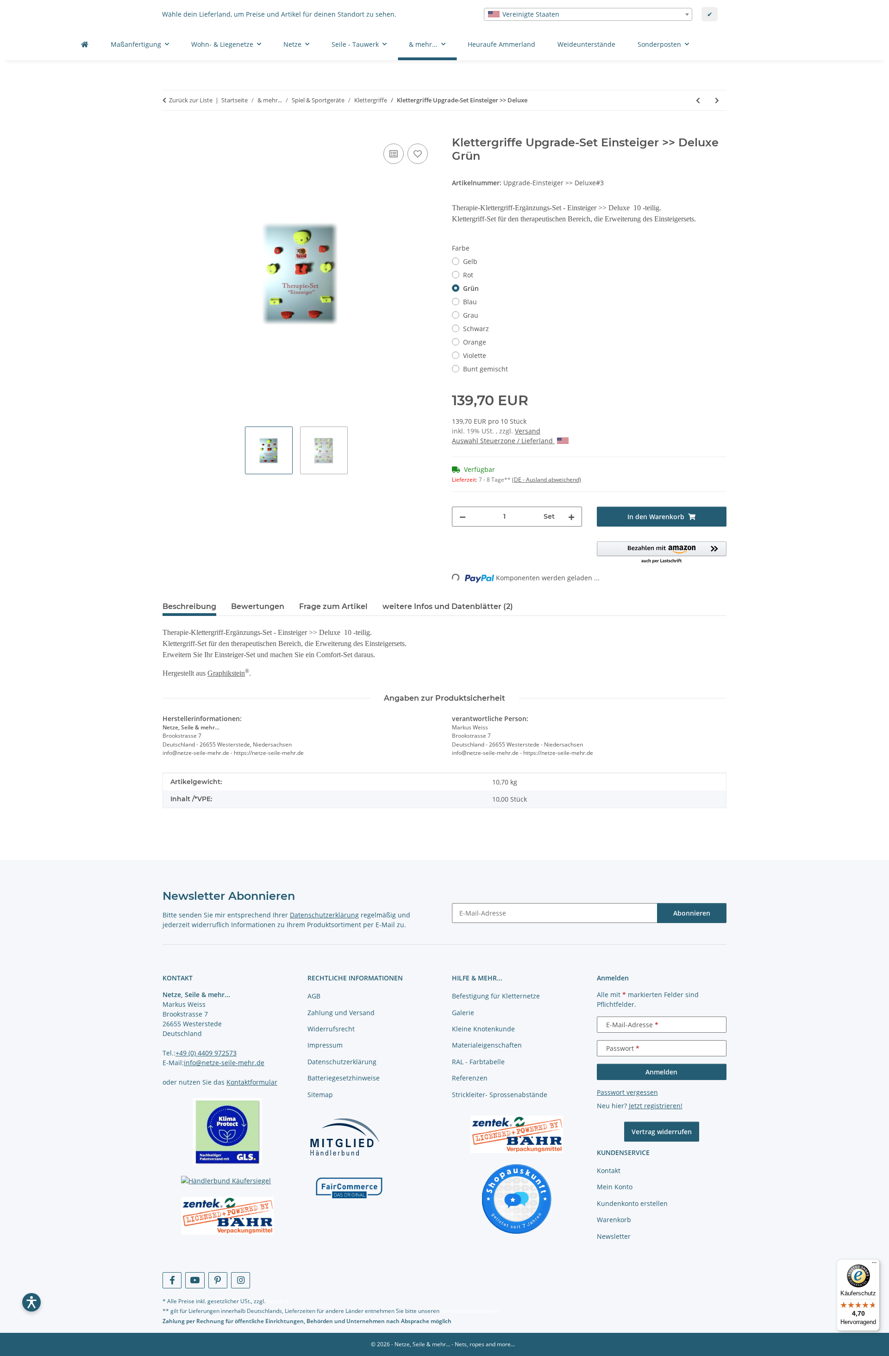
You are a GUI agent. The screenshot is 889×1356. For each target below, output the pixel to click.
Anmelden (661, 1071)
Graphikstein (226, 673)
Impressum (325, 1045)
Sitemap (320, 1094)
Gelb (470, 261)
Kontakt (608, 1170)
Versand (527, 431)
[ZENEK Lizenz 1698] (228, 1216)
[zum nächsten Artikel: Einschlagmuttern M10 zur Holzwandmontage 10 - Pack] (716, 100)
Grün (471, 288)
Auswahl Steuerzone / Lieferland (503, 440)
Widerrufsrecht (331, 1028)
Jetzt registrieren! (655, 1105)
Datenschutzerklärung (324, 914)
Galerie (463, 1012)
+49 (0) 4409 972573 (206, 1052)
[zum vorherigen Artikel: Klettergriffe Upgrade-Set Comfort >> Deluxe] (698, 100)
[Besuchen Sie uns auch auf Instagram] (240, 1280)
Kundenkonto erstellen (632, 1203)
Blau (470, 301)
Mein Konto (614, 1186)
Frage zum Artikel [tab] (333, 606)
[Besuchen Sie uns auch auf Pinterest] (217, 1280)
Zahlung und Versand (341, 1012)
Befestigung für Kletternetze (496, 996)
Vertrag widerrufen (662, 1131)
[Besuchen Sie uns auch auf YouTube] (194, 1280)
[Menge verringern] (462, 516)
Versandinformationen (470, 1311)
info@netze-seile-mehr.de (224, 1062)
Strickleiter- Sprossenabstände (499, 1094)
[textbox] (588, 14)
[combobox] (588, 14)
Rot (468, 274)
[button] (662, 553)
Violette (474, 355)
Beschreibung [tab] (189, 606)
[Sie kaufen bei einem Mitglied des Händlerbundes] (344, 1136)
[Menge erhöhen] (571, 516)
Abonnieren (691, 913)
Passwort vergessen (627, 1092)
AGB (313, 996)
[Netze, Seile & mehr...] (85, 44)
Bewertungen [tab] (257, 606)
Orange (474, 342)
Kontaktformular (251, 1082)
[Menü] (874, 1264)
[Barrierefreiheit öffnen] (31, 1302)
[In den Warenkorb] (170, 131)
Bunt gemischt (485, 368)
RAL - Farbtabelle (478, 1061)
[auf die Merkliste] (417, 154)
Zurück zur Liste (191, 100)
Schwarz (476, 328)
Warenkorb (614, 1219)
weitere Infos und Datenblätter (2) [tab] (447, 606)
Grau (470, 315)
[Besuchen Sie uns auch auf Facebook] (172, 1280)
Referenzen (470, 1078)
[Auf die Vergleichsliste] (393, 154)
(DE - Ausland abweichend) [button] (546, 479)
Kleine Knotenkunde (483, 1028)
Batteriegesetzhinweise (343, 1078)
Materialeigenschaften (487, 1045)
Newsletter (614, 1236)
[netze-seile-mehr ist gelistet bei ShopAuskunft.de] (516, 1198)
